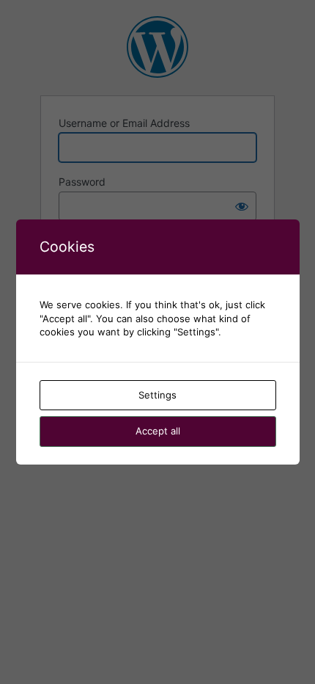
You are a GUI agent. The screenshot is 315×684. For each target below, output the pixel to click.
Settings (157, 395)
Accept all (158, 431)
